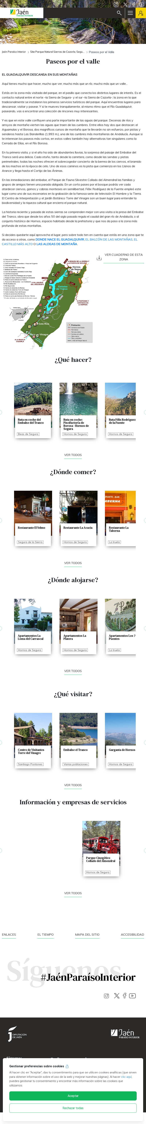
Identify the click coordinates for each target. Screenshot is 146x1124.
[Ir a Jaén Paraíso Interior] (21, 13)
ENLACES (9, 934)
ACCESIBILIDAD (132, 934)
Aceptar (73, 1096)
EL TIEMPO (45, 934)
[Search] (119, 12)
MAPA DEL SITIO (87, 934)
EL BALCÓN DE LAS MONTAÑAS (109, 239)
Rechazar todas (73, 1108)
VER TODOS (73, 563)
